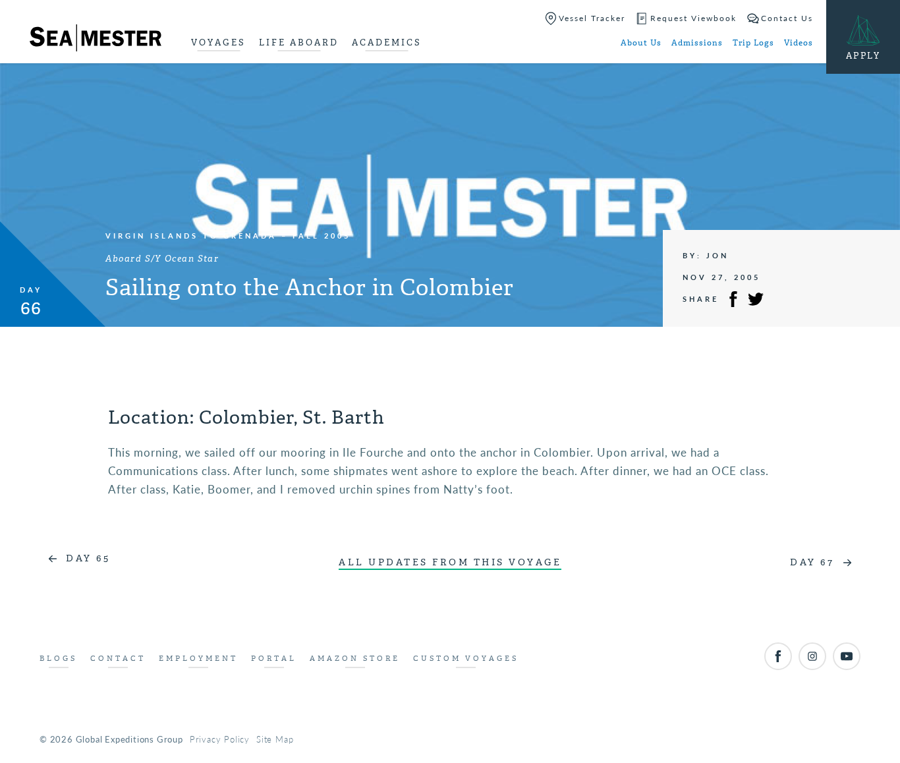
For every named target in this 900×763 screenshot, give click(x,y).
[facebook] (778, 656)
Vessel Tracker (592, 18)
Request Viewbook (693, 18)
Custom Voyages (466, 659)
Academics (387, 42)
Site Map (274, 739)
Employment (198, 659)
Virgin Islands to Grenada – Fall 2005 (228, 235)
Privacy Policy (220, 739)
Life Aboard (299, 42)
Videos (798, 43)
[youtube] (846, 656)
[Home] (95, 40)
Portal (273, 659)
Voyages (218, 42)
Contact (118, 659)
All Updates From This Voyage (450, 562)
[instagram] (812, 656)
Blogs (58, 659)
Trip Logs (753, 43)
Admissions (697, 43)
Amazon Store (355, 659)
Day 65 (88, 558)
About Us (641, 43)
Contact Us (787, 18)
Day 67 (812, 562)
